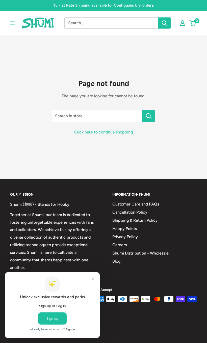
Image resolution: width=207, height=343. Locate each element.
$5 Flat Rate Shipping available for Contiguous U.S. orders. (103, 5)
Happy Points (124, 228)
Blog (116, 261)
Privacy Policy (125, 236)
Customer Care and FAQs (135, 204)
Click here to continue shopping (103, 132)
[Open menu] (12, 23)
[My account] (182, 23)
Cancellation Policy (129, 212)
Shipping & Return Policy (135, 220)
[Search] (164, 23)
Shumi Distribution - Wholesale (140, 253)
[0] (193, 23)
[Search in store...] (148, 116)
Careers (119, 244)
